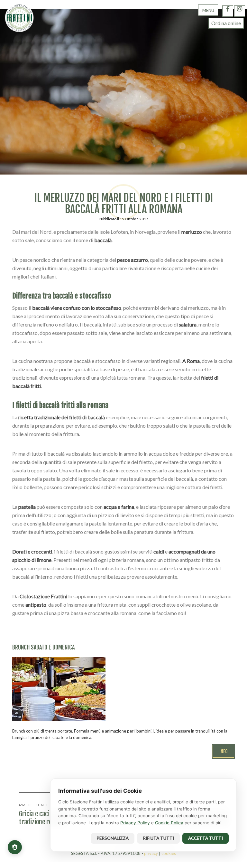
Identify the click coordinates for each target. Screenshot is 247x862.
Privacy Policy (135, 822)
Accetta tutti (205, 838)
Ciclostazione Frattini (19, 17)
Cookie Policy (169, 822)
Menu (208, 10)
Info (223, 751)
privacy (151, 853)
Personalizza (112, 838)
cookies (168, 853)
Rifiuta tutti (158, 838)
